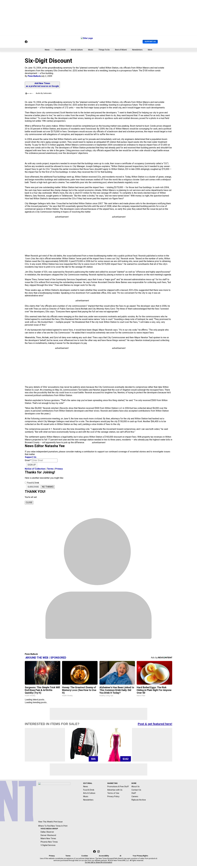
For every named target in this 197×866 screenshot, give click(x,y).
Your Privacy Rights (140, 856)
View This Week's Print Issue (50, 822)
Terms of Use (113, 793)
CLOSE (29, 502)
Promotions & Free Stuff (118, 786)
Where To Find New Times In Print (52, 826)
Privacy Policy (113, 796)
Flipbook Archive (138, 800)
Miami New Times (48, 838)
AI (120, 856)
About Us (135, 786)
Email (28, 460)
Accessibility (104, 856)
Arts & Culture (77, 50)
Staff (133, 793)
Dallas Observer (47, 832)
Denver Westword (48, 835)
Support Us (150, 42)
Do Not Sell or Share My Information (98, 862)
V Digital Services (48, 845)
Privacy (59, 469)
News (47, 50)
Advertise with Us (114, 790)
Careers (134, 796)
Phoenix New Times (49, 842)
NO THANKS (48, 486)
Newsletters (137, 50)
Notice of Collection (35, 469)
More (150, 50)
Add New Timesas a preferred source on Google (42, 84)
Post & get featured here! (155, 724)
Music (90, 50)
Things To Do (104, 50)
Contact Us (136, 790)
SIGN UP (32, 464)
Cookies (84, 856)
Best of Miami (121, 50)
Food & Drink (60, 50)
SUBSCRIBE (33, 486)
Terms (50, 469)
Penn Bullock (34, 76)
